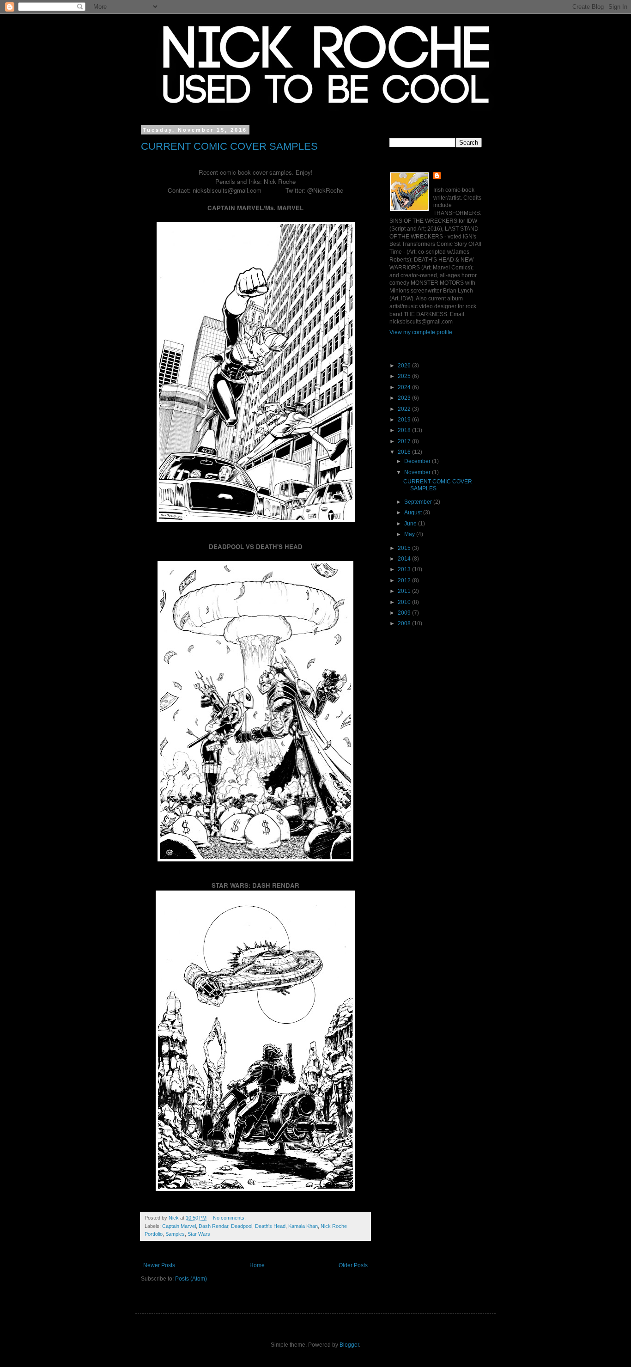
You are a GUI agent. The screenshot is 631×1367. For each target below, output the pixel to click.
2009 (405, 613)
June (411, 523)
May (410, 534)
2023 (405, 398)
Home (257, 1265)
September (418, 502)
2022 (405, 409)
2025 (405, 376)
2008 (405, 623)
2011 (405, 591)
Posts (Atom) (191, 1278)
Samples (175, 1234)
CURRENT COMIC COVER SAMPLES (229, 146)
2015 (405, 548)
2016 (405, 452)
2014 (405, 558)
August (413, 512)
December (418, 461)
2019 (405, 419)
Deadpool (241, 1226)
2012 (405, 580)
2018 (405, 430)
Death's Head (270, 1226)
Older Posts (353, 1265)
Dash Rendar (213, 1226)
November (418, 472)
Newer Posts (159, 1265)
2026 (405, 365)
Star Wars (199, 1234)
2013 (405, 569)
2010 (405, 602)
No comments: (230, 1218)
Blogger (349, 1345)
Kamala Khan (303, 1226)
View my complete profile (420, 332)
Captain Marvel (179, 1226)
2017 (405, 441)
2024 (405, 387)
